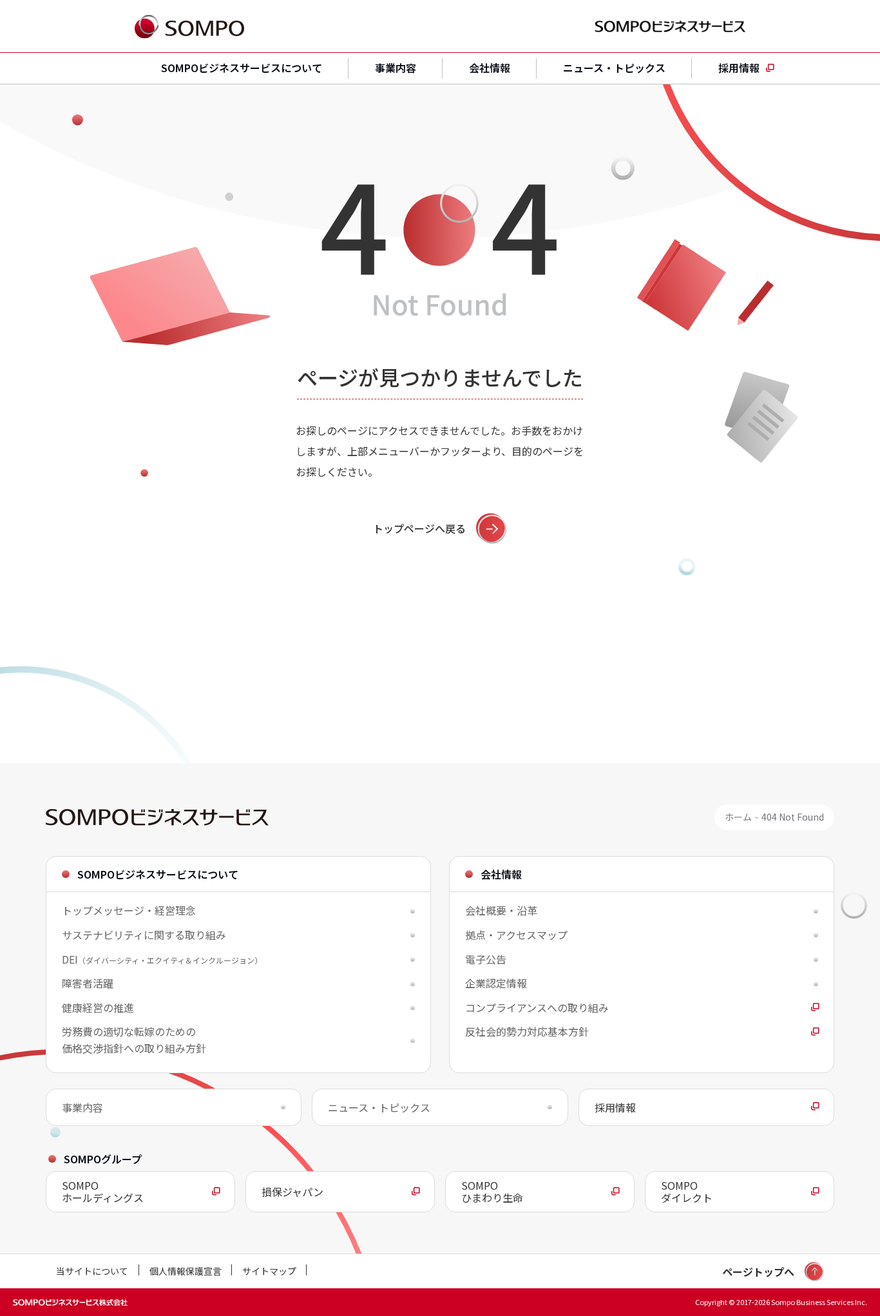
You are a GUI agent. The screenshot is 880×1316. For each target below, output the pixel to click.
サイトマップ (269, 1270)
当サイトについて (92, 1270)
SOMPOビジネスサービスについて (241, 67)
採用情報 (739, 67)
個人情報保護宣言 (185, 1270)
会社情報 (489, 67)
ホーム (738, 817)
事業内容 (395, 67)
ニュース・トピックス (614, 67)
